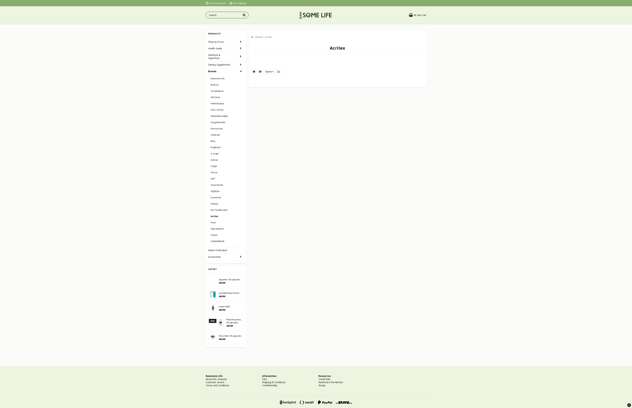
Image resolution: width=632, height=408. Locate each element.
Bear (213, 141)
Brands (212, 71)
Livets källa (224, 306)
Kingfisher (216, 147)
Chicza (214, 172)
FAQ (264, 379)
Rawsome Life (218, 78)
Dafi (213, 178)
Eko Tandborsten (219, 209)
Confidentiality (269, 385)
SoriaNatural (217, 90)
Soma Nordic (217, 184)
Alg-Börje (215, 191)
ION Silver (215, 97)
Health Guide (215, 48)
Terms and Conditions (217, 385)
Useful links (324, 379)
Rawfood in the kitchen (330, 382)
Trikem (214, 234)
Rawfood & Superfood (214, 56)
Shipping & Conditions (274, 382)
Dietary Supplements (219, 64)
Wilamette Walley (219, 116)
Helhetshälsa (217, 103)
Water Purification (217, 250)
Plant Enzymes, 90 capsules (233, 321)
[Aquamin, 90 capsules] (213, 280)
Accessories (214, 256)
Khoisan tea (217, 128)
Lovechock (216, 197)
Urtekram (215, 134)
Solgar (214, 166)
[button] (417, 15)
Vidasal (214, 203)
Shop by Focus (216, 41)
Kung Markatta (218, 122)
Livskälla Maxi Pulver (229, 292)
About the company (216, 379)
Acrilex (214, 216)
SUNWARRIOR (217, 241)
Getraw (214, 159)
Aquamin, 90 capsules (229, 279)
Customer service (215, 382)
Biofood (215, 84)
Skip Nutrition (217, 228)
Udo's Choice (217, 109)
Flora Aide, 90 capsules (230, 335)
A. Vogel (215, 153)
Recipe (322, 385)
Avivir (213, 222)
